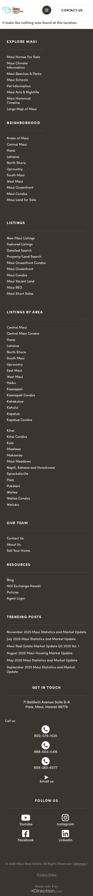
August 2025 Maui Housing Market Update (39, 653)
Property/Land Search (24, 257)
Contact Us (15, 538)
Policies (13, 592)
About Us (14, 545)
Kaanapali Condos (21, 395)
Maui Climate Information (17, 66)
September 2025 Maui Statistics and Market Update (41, 670)
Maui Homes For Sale (23, 57)
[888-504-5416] (46, 745)
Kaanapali (15, 389)
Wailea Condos (18, 498)
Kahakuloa (15, 401)
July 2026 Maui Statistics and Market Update (41, 639)
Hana (11, 151)
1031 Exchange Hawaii (24, 586)
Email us (46, 781)
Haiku (11, 383)
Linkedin (65, 840)
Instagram (65, 824)
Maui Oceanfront (20, 188)
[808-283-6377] (46, 761)
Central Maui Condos (23, 334)
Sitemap (80, 863)
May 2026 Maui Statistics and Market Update (42, 660)
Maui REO (14, 288)
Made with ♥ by (46, 886)
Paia (10, 480)
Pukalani (13, 486)
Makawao (15, 455)
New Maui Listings (21, 238)
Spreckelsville (17, 474)
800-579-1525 (45, 736)
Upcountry (15, 169)
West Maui (15, 181)
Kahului (12, 408)
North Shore (16, 163)
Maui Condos (17, 194)
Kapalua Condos (19, 420)
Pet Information (19, 86)
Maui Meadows (19, 461)
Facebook (26, 840)
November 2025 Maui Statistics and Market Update (46, 632)
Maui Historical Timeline (19, 101)
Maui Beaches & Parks (24, 74)
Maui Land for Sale (21, 200)
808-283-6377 (45, 768)
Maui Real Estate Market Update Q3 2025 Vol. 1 (43, 646)
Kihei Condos (17, 437)
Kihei (10, 431)
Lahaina (13, 157)
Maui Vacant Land (20, 281)
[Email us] (46, 777)
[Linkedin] (65, 834)
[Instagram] (65, 818)
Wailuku (13, 505)
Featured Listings (20, 244)
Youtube (26, 824)
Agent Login (16, 598)
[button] (44, 10)
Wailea (12, 492)
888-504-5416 (45, 752)
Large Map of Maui (22, 109)
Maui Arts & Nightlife (23, 92)
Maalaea (14, 449)
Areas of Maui (18, 138)
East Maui (14, 371)
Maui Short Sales (20, 294)
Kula (10, 443)
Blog (10, 580)
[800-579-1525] (46, 729)
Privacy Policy (46, 874)
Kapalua (13, 414)
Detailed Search (19, 251)
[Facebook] (26, 834)
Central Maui (17, 144)
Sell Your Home (18, 551)
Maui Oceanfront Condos (26, 263)
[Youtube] (26, 818)
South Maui (16, 175)
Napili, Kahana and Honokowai (31, 468)
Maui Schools (17, 80)
